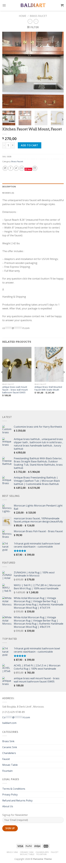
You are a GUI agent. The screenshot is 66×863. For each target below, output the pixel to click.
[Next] (58, 70)
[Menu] (4, 5)
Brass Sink (8, 741)
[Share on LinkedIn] (34, 168)
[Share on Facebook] (10, 168)
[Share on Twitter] (16, 168)
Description (9, 186)
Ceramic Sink (9, 747)
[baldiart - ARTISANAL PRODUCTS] (33, 5)
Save (29, 169)
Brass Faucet (38, 16)
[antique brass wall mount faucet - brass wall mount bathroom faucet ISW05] (16, 364)
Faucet (6, 759)
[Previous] (7, 70)
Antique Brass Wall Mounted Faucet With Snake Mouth (48, 388)
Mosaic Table (10, 765)
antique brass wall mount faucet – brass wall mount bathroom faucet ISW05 (15, 390)
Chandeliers (9, 753)
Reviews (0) (8, 192)
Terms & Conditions (13, 788)
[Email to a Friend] (21, 168)
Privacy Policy (10, 794)
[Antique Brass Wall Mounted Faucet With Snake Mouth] (49, 364)
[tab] (33, 186)
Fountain (7, 770)
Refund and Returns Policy (17, 800)
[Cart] (62, 5)
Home (22, 16)
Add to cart (29, 145)
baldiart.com (9, 723)
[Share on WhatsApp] (5, 168)
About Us (7, 806)
